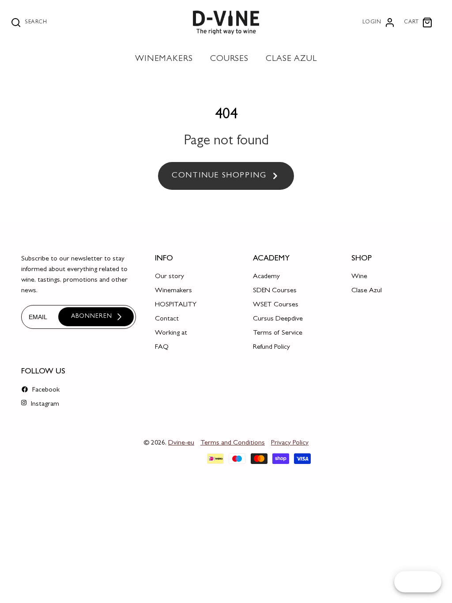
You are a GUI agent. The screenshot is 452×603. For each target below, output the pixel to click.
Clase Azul (366, 290)
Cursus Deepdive (278, 319)
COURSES (229, 59)
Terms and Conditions (232, 443)
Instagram (44, 404)
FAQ (162, 347)
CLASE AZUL (291, 59)
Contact (167, 319)
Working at (171, 333)
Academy (266, 276)
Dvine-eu (181, 443)
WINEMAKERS (164, 59)
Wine (359, 276)
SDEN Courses (275, 290)
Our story (169, 276)
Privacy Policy (290, 443)
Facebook (45, 390)
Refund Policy (271, 347)
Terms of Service (277, 333)
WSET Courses (275, 305)
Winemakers (173, 290)
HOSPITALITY (175, 305)
